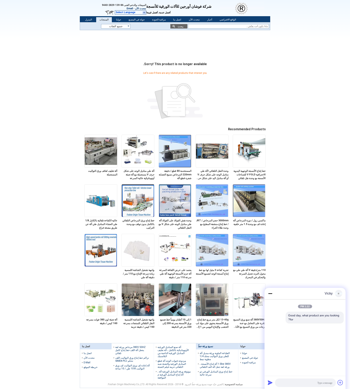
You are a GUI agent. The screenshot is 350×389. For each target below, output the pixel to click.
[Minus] (270, 293)
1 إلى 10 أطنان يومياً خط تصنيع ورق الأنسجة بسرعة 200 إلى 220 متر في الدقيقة (175, 323)
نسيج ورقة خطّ (205, 346)
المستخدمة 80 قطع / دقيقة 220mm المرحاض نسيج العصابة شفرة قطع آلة (175, 175)
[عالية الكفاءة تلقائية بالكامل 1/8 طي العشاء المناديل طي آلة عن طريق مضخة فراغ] (101, 216)
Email (130, 8)
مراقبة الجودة (159, 19)
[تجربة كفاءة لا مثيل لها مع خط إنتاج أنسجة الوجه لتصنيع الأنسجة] (212, 265)
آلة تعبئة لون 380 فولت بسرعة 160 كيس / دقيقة (101, 321)
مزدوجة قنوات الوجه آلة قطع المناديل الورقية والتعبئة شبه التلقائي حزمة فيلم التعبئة (172, 363)
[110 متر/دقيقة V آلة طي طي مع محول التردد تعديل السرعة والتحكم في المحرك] (249, 265)
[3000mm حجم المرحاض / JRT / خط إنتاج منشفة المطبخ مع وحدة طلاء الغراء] (212, 216)
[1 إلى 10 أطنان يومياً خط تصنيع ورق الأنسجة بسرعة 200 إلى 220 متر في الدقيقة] (175, 315)
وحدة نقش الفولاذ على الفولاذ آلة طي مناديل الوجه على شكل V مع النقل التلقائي (175, 224)
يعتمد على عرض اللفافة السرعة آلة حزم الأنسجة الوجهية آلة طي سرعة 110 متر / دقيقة (175, 274)
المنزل (88, 19)
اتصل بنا (177, 19)
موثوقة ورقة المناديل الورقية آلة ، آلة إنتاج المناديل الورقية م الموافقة (174, 374)
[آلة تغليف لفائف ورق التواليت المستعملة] (101, 166)
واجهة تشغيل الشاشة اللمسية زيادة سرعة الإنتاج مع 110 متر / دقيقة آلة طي (138, 274)
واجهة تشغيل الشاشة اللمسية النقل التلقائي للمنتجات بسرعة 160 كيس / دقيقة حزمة (138, 323)
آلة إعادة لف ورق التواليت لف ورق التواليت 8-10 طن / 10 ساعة (132, 367)
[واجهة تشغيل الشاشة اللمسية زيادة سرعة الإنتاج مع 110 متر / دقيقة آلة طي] (138, 265)
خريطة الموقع (90, 367)
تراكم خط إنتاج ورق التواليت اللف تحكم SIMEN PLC (132, 359)
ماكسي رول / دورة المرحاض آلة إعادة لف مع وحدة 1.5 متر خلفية (249, 222)
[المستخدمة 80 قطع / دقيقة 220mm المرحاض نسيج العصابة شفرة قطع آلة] (175, 166)
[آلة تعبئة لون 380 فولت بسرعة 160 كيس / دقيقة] (101, 315)
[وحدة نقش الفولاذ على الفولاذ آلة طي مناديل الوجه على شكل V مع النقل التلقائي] (175, 216)
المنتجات (104, 19)
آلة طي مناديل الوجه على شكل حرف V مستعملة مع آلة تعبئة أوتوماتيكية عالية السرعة (139, 175)
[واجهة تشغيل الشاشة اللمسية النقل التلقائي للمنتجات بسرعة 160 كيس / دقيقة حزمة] (138, 315)
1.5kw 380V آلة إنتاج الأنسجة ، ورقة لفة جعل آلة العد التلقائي (215, 365)
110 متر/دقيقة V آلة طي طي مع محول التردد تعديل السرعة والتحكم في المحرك (249, 274)
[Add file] (340, 382)
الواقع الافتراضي (228, 19)
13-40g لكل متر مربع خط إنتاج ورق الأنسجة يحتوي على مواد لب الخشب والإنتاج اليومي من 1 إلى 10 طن (212, 323)
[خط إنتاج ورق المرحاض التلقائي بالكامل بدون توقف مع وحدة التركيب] (138, 216)
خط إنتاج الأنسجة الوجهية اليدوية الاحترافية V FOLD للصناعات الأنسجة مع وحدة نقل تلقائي (250, 175)
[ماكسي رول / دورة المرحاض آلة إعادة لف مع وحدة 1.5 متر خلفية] (249, 216)
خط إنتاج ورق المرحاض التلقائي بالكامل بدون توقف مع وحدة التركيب (138, 224)
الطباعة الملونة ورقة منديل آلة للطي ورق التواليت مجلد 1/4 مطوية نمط (215, 356)
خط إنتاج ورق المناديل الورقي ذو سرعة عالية (216, 373)
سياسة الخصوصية (234, 384)
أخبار (209, 19)
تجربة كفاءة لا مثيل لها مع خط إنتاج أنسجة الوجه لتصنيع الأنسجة (212, 272)
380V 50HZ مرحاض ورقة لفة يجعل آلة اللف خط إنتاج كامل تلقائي (130, 350)
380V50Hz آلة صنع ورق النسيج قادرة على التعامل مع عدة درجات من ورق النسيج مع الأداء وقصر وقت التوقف (249, 323)
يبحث (181, 26)
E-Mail (87, 362)
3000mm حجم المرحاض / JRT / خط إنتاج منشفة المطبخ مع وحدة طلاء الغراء (212, 224)
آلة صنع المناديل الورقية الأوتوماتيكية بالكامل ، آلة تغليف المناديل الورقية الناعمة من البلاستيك (173, 352)
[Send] (270, 382)
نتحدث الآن (140, 8)
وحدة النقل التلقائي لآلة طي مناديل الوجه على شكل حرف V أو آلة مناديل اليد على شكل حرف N (212, 175)
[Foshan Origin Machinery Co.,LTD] (245, 8)
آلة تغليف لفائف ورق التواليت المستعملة (102, 173)
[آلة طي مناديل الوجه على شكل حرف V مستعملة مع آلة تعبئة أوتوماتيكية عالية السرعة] (138, 166)
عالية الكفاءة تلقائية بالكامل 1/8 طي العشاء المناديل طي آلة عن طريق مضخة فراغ (101, 224)
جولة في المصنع (137, 19)
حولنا (118, 19)
